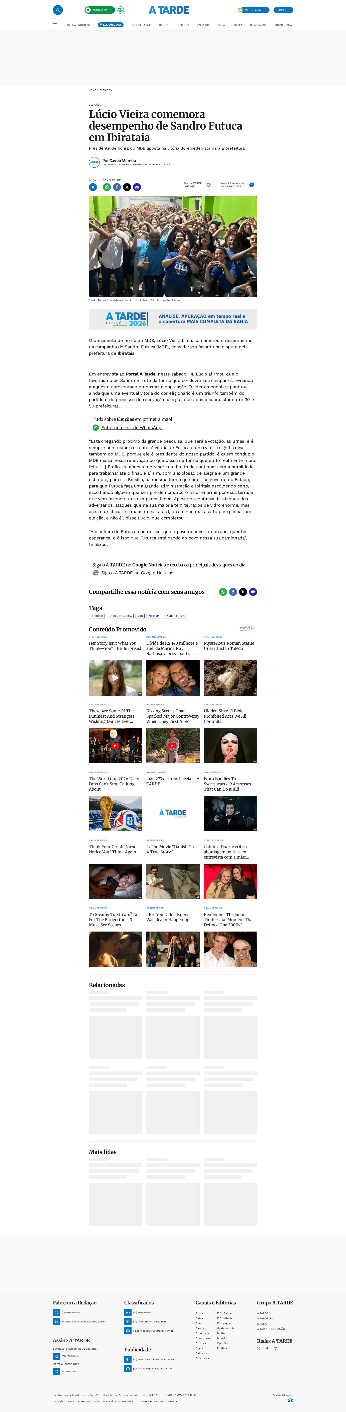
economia (202, 1358)
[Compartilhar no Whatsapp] (107, 187)
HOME (92, 90)
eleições (97, 616)
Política (153, 616)
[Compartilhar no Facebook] (117, 187)
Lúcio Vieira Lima (120, 616)
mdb (140, 616)
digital (200, 1348)
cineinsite (202, 1333)
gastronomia (225, 1328)
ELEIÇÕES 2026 (112, 24)
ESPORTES (182, 25)
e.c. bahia (224, 1313)
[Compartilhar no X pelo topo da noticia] (127, 187)
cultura (201, 1343)
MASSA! (262, 1323)
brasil (199, 1323)
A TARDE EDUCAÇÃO (271, 1328)
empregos (223, 1323)
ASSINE (283, 10)
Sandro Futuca (175, 616)
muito (221, 1333)
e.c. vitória (224, 1318)
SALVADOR (203, 25)
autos (199, 1313)
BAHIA (221, 25)
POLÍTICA (163, 25)
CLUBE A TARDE (255, 10)
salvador (201, 1353)
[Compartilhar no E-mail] (137, 187)
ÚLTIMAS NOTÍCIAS (78, 25)
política (222, 1348)
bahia (199, 1318)
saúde (200, 1328)
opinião (222, 1343)
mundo (221, 1338)
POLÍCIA (237, 25)
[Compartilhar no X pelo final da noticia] (243, 592)
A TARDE (263, 1313)
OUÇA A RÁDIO (102, 10)
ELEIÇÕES (106, 90)
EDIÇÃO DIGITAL (283, 25)
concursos (203, 1338)
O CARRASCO (258, 25)
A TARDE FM (265, 1318)
